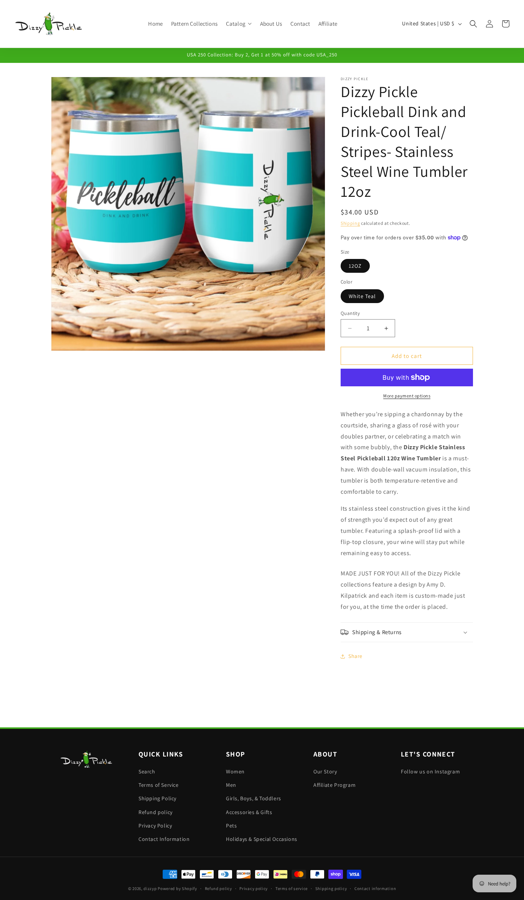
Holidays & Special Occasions (261, 839)
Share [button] (355, 656)
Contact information (375, 888)
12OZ (355, 265)
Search (146, 771)
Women (235, 771)
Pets (231, 825)
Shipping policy (331, 888)
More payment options (406, 396)
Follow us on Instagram (430, 771)
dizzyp (150, 888)
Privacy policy (253, 888)
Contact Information (163, 839)
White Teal (362, 296)
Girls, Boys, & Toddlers (253, 798)
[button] (239, 23)
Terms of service (291, 888)
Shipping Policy (157, 798)
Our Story (325, 771)
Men (231, 784)
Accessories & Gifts (249, 812)
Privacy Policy (155, 825)
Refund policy (155, 812)
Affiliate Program (334, 784)
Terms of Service (158, 784)
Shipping (350, 223)
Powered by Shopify (177, 888)
